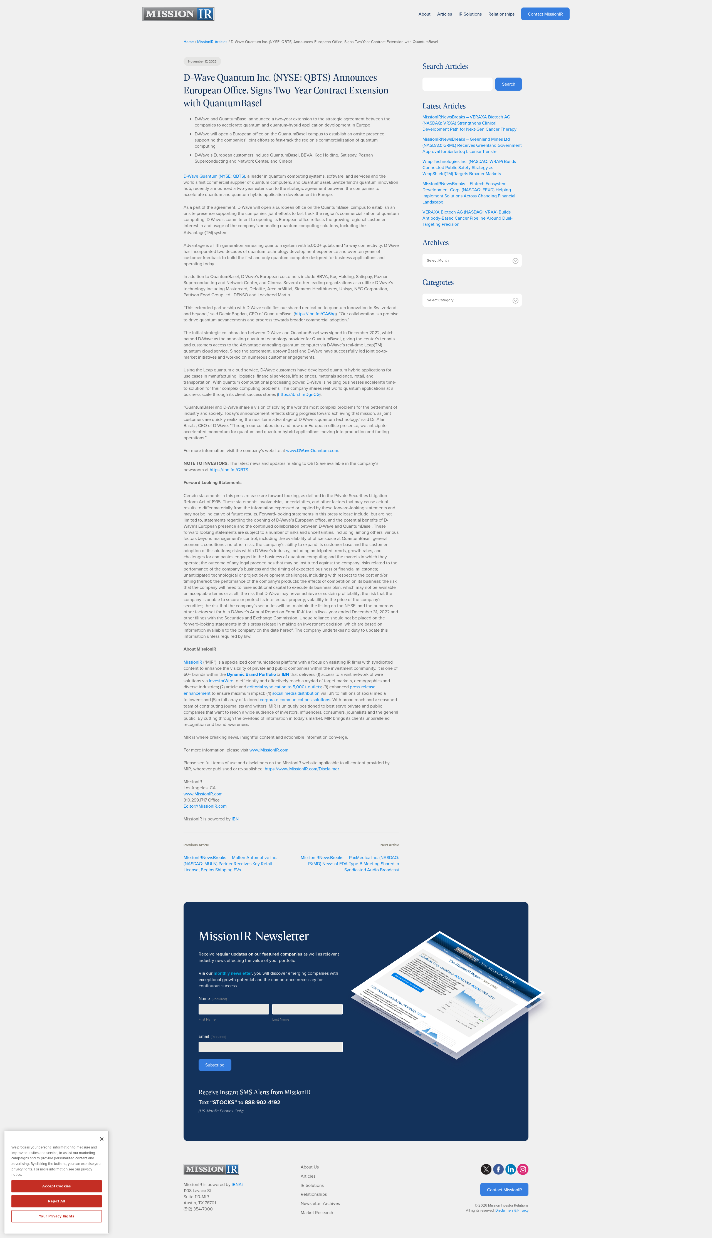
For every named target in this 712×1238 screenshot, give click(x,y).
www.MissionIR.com (268, 750)
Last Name (280, 1019)
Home (189, 41)
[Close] (102, 1139)
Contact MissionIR (504, 1190)
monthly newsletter (233, 973)
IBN (235, 819)
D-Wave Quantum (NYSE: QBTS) (214, 176)
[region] (56, 1182)
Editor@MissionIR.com (205, 806)
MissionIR (193, 662)
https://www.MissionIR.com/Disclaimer (302, 769)
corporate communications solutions (295, 699)
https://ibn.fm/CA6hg (315, 314)
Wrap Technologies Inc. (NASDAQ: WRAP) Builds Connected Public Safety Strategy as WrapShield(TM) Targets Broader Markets (469, 167)
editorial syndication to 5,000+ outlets (284, 687)
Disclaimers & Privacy (511, 1210)
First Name (207, 1019)
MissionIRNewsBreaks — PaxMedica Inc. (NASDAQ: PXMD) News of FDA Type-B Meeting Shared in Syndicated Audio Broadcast (350, 863)
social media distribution (296, 693)
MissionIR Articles (212, 41)
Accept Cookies (56, 1186)
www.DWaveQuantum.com (312, 450)
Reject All (56, 1201)
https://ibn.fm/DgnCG (299, 394)
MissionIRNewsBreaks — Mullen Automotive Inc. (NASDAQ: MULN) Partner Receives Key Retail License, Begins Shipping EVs (230, 863)
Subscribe (214, 1065)
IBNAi (237, 1184)
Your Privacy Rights (56, 1216)
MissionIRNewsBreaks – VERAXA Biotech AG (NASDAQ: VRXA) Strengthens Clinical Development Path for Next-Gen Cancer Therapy (469, 123)
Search (508, 84)
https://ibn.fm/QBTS (229, 470)
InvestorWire (221, 681)
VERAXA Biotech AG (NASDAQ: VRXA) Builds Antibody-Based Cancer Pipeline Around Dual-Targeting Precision (467, 218)
